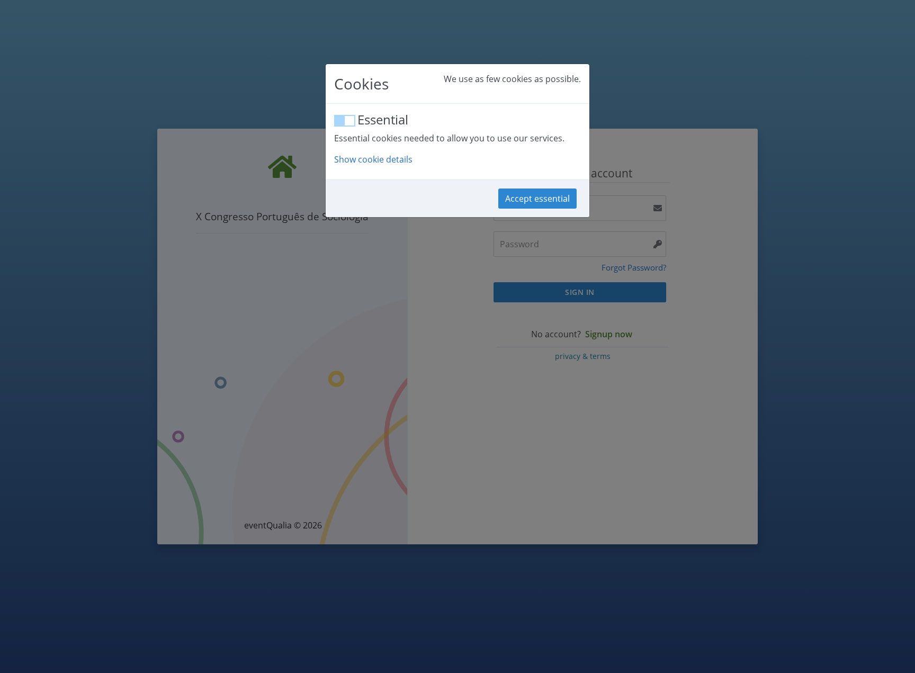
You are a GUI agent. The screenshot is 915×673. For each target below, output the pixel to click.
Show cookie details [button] (373, 159)
